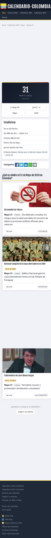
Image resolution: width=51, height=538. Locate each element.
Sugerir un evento (9, 496)
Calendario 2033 (13, 25)
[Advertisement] (25, 55)
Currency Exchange (10, 530)
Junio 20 (9, 155)
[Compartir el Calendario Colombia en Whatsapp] (30, 164)
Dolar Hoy (8, 516)
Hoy (3, 13)
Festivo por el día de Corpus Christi (32, 152)
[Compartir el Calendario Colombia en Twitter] (21, 164)
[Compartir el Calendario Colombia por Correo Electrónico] (35, 164)
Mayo (23, 25)
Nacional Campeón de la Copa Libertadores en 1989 (24, 264)
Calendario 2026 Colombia (13, 486)
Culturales (42, 231)
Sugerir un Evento (25, 412)
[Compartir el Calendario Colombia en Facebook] (17, 164)
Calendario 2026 (26, 13)
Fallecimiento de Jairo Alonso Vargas (19, 375)
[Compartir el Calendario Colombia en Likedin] (26, 164)
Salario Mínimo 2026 (13, 523)
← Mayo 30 (14, 107)
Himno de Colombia (10, 526)
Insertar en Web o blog (11, 500)
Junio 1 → (36, 107)
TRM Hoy (8, 519)
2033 (36, 113)
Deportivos (42, 287)
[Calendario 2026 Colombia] (25, 6)
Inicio (4, 25)
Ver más (9, 231)
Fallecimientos (41, 395)
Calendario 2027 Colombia (13, 489)
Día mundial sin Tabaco (13, 209)
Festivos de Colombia (10, 493)
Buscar (4, 17)
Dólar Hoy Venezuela (10, 533)
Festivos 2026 (13, 13)
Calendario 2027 (40, 13)
